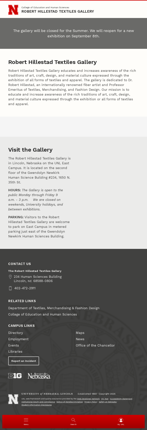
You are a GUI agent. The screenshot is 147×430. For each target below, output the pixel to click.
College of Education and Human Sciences (45, 7)
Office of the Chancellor (95, 345)
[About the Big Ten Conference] (15, 375)
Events (13, 345)
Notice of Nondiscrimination (69, 402)
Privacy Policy (90, 402)
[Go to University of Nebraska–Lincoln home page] (13, 10)
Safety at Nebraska (108, 402)
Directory (15, 333)
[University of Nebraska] (39, 376)
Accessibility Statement (121, 398)
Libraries (15, 351)
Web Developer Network (88, 398)
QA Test (104, 398)
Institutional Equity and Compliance (38, 402)
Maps (80, 333)
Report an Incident (23, 360)
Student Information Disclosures (36, 405)
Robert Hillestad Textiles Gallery (57, 11)
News (80, 339)
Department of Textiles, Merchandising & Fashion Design (54, 308)
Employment (18, 339)
